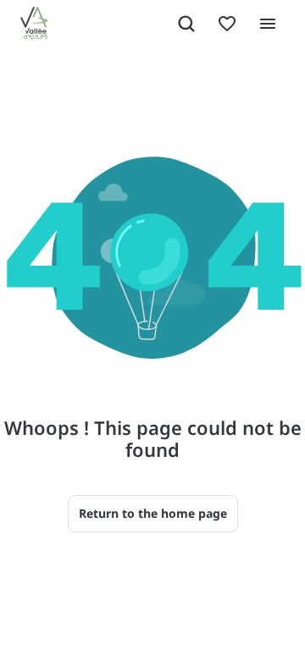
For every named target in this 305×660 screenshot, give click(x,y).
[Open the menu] (268, 24)
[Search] (186, 24)
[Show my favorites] (227, 24)
